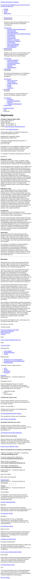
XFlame (6, 354)
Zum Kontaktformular (6, 413)
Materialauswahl (11, 31)
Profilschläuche (11, 42)
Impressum (7, 372)
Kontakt (9, 85)
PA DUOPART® (11, 47)
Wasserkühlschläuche (12, 45)
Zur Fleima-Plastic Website (8, 564)
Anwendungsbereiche (13, 60)
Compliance (10, 88)
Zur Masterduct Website (7, 526)
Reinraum (9, 66)
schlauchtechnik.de (9, 108)
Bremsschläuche (11, 38)
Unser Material (8, 351)
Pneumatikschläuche (12, 32)
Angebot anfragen (16, 413)
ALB (5, 368)
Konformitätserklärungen (13, 101)
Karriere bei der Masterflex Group (9, 446)
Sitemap (6, 369)
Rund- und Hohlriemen (13, 44)
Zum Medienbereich (6, 432)
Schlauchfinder (8, 105)
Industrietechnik (8, 18)
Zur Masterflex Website (7, 513)
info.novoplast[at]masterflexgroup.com (11, 340)
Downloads (7, 89)
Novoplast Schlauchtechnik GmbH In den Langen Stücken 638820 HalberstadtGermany (10, 332)
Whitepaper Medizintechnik (14, 104)
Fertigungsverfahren (12, 61)
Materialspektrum (11, 67)
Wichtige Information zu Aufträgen (10, 2)
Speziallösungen (11, 64)
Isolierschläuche (11, 36)
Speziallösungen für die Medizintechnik (14, 361)
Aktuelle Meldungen (12, 83)
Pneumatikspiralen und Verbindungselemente (19, 33)
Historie (9, 86)
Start (5, 109)
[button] (6, 9)
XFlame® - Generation (13, 39)
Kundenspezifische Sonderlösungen (16, 29)
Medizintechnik (8, 48)
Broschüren (10, 99)
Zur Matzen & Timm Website (8, 539)
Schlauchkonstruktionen (13, 63)
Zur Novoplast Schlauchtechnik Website (11, 552)
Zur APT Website (5, 577)
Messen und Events (12, 80)
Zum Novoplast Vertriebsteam (8, 419)
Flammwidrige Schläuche (13, 41)
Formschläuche (11, 35)
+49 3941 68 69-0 (5, 345)
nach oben (3, 375)
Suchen (3, 486)
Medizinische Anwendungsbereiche (13, 359)
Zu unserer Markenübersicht (8, 502)
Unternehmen (7, 69)
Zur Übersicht (7, 28)
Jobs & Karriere (11, 82)
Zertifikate (10, 102)
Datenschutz (7, 371)
